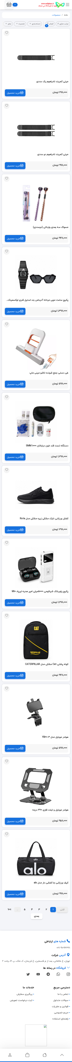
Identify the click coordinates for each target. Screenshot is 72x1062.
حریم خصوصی (61, 1012)
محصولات (56, 15)
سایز (9, 23)
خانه (66, 15)
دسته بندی (36, 23)
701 (9, 909)
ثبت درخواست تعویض (21, 1000)
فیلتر (49, 24)
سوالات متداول (60, 1000)
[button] (9, 4)
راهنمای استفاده (60, 1018)
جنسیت (21, 23)
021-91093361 (63, 947)
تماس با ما (63, 994)
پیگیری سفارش (24, 994)
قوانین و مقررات (60, 1006)
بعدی (36, 916)
